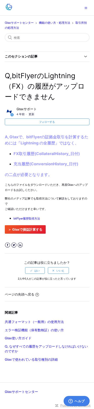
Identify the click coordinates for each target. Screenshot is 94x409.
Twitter (14, 245)
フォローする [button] (47, 121)
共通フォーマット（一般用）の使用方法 (34, 321)
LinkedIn (20, 245)
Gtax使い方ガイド (18, 338)
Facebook (7, 245)
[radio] (35, 270)
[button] (86, 8)
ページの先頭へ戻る (19, 294)
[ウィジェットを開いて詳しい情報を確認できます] (77, 401)
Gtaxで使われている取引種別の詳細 (31, 359)
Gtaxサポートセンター (19, 22)
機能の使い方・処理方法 (54, 22)
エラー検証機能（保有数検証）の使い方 (34, 330)
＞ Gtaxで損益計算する (25, 229)
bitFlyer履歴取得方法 (27, 218)
